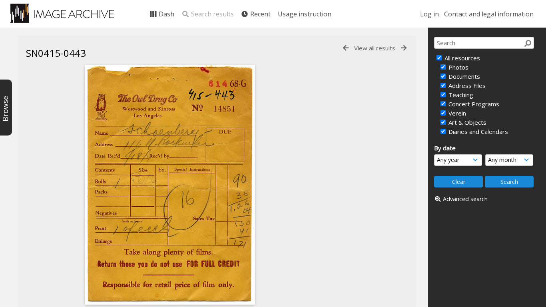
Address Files (466, 86)
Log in (429, 14)
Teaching (460, 95)
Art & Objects (466, 122)
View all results (374, 48)
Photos (457, 67)
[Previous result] (345, 48)
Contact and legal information (489, 14)
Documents (463, 76)
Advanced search (465, 199)
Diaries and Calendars (477, 132)
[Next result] (403, 48)
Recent (260, 14)
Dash (165, 14)
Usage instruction (304, 14)
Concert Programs (473, 104)
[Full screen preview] (170, 185)
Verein (456, 113)
